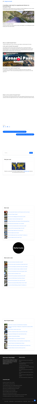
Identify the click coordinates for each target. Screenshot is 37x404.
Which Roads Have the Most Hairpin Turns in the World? (16, 223)
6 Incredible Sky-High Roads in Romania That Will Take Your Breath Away (13, 396)
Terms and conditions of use (18, 401)
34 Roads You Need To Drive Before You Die (14, 273)
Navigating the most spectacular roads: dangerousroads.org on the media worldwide (15, 394)
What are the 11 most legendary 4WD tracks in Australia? (11, 388)
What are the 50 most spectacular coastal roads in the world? (16, 275)
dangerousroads (8, 1)
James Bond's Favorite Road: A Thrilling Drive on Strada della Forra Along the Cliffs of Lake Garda (20, 327)
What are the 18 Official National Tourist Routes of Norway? (16, 278)
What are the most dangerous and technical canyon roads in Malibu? (18, 266)
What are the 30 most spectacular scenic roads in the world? (16, 280)
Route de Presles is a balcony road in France (14, 329)
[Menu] (3, 1)
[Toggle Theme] (35, 400)
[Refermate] (18, 247)
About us (29, 401)
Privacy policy (6, 401)
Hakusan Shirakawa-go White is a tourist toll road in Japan (24, 134)
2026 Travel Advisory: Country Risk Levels (9, 383)
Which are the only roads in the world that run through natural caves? (18, 264)
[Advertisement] (18, 34)
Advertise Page (11, 401)
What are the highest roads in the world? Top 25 (15, 237)
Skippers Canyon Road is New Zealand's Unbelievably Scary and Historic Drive (19, 345)
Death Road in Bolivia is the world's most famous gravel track (16, 347)
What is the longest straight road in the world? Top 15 (15, 230)
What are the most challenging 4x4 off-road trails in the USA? (16, 216)
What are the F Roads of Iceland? (13, 214)
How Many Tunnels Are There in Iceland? (9, 382)
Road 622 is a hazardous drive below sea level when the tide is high (17, 331)
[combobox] (16, 153)
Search (31, 152)
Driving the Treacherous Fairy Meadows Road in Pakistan (16, 343)
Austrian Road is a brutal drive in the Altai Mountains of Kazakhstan (17, 324)
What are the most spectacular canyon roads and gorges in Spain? (17, 271)
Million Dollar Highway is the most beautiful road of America (16, 338)
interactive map (26, 171)
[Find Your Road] (18, 166)
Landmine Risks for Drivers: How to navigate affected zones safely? (12, 385)
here (12, 361)
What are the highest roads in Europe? (13, 232)
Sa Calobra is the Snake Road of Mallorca (14, 336)
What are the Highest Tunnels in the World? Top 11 (10, 391)
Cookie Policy (25, 401)
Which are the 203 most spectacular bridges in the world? (16, 228)
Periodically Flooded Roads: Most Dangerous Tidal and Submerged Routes (18, 221)
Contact (33, 401)
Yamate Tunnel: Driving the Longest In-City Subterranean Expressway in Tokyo (15, 131)
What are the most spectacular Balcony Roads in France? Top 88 (17, 282)
